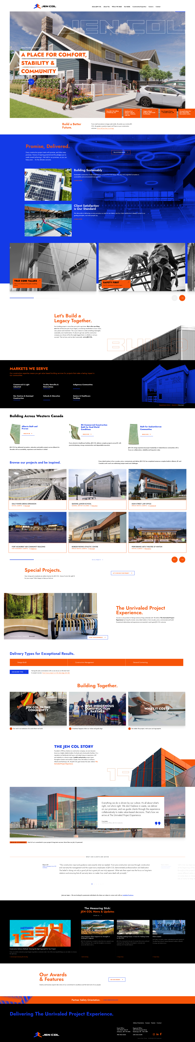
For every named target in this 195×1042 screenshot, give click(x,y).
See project (181, 405)
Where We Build (117, 7)
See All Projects (96, 559)
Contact (158, 7)
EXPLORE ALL (96, 915)
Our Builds (127, 7)
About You (107, 7)
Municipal (27, 506)
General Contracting (140, 662)
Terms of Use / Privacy (142, 1038)
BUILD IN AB (27, 433)
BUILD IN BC (86, 434)
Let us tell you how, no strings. (105, 128)
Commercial (152, 506)
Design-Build (21, 662)
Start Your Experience (96, 637)
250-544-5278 (137, 1035)
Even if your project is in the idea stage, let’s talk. (56, 673)
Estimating (19, 956)
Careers (151, 7)
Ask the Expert (14, 956)
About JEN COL (96, 7)
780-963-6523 (121, 1035)
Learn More (78, 180)
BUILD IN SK (145, 434)
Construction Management (84, 662)
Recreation (148, 549)
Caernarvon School (165, 867)
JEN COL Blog (25, 956)
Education (95, 506)
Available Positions (127, 895)
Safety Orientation (138, 1023)
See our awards (115, 979)
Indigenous (33, 549)
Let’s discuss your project (121, 573)
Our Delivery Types (17, 672)
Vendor (153, 1023)
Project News (120, 956)
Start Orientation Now (110, 1000)
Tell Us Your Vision (119, 152)
